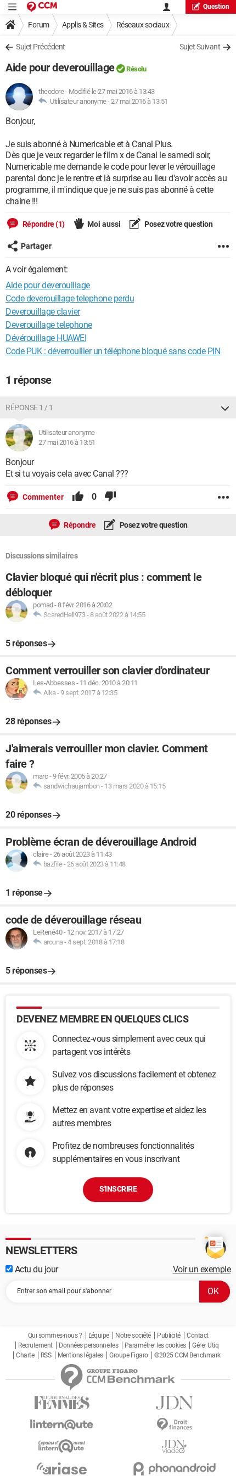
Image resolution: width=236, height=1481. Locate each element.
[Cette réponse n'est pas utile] (110, 497)
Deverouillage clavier (42, 311)
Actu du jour (35, 1269)
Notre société (133, 1335)
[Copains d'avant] (61, 1446)
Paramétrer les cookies (155, 1345)
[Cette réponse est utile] (78, 497)
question (216, 6)
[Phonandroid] (174, 1469)
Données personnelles (88, 1345)
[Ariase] (61, 1468)
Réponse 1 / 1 (29, 407)
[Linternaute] (61, 1424)
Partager (36, 246)
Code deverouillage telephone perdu (69, 298)
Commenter (42, 497)
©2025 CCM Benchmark (187, 1355)
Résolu (136, 69)
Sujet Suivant (200, 46)
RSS (46, 1355)
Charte (25, 1355)
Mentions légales (80, 1355)
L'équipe (98, 1335)
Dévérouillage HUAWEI (45, 338)
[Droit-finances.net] (174, 1425)
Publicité (169, 1335)
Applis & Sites (83, 24)
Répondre (79, 525)
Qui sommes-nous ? (55, 1335)
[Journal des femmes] (61, 1403)
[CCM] (42, 7)
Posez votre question (178, 224)
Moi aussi (104, 224)
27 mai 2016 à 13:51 (139, 101)
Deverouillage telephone (48, 325)
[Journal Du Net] (174, 1403)
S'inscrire (118, 1188)
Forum (38, 24)
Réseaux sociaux (143, 24)
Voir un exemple (202, 1269)
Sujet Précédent (40, 46)
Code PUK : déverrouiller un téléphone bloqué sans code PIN (112, 351)
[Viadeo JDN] (174, 1447)
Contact (198, 1335)
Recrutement (35, 1345)
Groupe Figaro (128, 1355)
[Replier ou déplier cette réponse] (225, 407)
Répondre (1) (43, 224)
